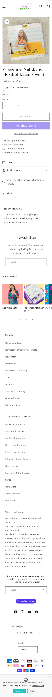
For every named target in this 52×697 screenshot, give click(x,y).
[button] (4, 6)
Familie (21, 542)
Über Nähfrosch (12, 398)
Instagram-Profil (19, 566)
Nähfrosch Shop (13, 405)
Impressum (10, 364)
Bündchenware (12, 494)
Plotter (32, 558)
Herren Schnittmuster (15, 445)
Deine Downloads (13, 343)
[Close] (49, 677)
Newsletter (10, 357)
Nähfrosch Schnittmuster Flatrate (21, 350)
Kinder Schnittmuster (15, 438)
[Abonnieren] (43, 262)
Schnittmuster (10, 307)
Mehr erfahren (38, 686)
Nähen (24, 546)
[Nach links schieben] (20, 320)
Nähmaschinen (16, 558)
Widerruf (9, 384)
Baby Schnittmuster (14, 431)
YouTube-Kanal (30, 562)
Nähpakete (10, 487)
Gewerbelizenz (12, 466)
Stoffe (8, 480)
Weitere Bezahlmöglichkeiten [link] (26, 133)
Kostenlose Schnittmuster (17, 473)
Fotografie (38, 542)
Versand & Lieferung (15, 391)
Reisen (29, 542)
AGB (7, 378)
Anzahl (5, 99)
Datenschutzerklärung (16, 371)
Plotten (36, 546)
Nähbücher (26, 534)
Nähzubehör (11, 501)
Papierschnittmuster (34, 309)
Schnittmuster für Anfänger (18, 459)
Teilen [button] (9, 193)
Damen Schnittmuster (15, 424)
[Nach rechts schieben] (32, 320)
